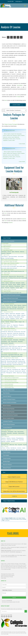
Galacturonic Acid (12, 276)
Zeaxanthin (15, 433)
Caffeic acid (23, 369)
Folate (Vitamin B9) (21, 362)
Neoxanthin (20, 341)
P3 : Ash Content (4, 243)
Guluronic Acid (4, 277)
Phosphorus (21, 325)
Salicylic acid (19, 372)
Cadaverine (9, 439)
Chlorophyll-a (22, 339)
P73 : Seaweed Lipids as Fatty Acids (8, 330)
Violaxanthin (11, 343)
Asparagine (19, 133)
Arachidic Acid (4, 331)
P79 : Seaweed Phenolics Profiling (8, 367)
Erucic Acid (23, 331)
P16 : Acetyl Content (5, 279)
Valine (13, 140)
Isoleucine (5, 137)
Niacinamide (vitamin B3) (12, 361)
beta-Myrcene (13, 447)
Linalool (23, 447)
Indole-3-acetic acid (13, 346)
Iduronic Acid (24, 277)
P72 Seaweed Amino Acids (9, 148)
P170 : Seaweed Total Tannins (7, 375)
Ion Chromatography (14, 192)
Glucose (9, 251)
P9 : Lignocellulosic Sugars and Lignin (9, 261)
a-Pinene (3, 447)
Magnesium (15, 325)
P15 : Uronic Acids (5, 274)
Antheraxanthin (4, 343)
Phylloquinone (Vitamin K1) (16, 356)
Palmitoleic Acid (21, 334)
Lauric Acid (3, 333)
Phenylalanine (6, 138)
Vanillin (14, 372)
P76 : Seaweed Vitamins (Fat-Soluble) (9, 353)
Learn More (7, 520)
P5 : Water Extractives (5, 246)
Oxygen (20, 321)
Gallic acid (3, 369)
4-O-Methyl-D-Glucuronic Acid (14, 277)
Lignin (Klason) (4, 256)
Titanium (16, 326)
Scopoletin (20, 444)
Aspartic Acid (13, 133)
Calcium (8, 325)
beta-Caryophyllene (11, 449)
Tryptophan (5, 140)
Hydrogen (7, 321)
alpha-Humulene (19, 449)
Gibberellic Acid (4, 346)
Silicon (8, 326)
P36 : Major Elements (5, 323)
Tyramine (8, 441)
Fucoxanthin (4, 339)
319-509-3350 (10, 1)
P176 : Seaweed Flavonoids (7, 385)
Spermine (3, 441)
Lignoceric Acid (10, 336)
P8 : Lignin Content (5, 254)
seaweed (24, 218)
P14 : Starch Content (5, 272)
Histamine (9, 438)
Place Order (13, 533)
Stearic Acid (3, 336)
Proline (10, 138)
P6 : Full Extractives (5, 248)
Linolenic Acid (15, 333)
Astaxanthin (9, 339)
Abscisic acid (19, 349)
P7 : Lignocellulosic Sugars (7, 250)
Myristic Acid (21, 333)
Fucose (2, 305)
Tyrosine (10, 140)
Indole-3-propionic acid (6, 348)
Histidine (23, 135)
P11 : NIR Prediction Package (7, 269)
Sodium (11, 326)
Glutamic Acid (9, 135)
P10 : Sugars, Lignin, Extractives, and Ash (10, 263)
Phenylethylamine (20, 438)
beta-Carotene (14, 341)
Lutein (9, 341)
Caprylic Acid (4, 334)
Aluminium (3, 325)
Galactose (3, 253)
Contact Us (14, 496)
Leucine (9, 137)
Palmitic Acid (15, 334)
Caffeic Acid (11, 444)
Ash (23, 321)
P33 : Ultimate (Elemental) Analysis (8, 320)
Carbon (2, 321)
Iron (11, 325)
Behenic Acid (10, 331)
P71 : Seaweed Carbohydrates (7, 303)
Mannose (17, 251)
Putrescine (3, 439)
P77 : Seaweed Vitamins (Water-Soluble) (9, 357)
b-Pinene (8, 447)
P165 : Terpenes (4, 446)
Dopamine (3, 438)
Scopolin (25, 444)
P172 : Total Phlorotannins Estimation (9, 379)
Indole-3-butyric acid (16, 348)
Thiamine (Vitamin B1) (6, 359)
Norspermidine (15, 439)
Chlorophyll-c (15, 339)
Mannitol (7, 305)
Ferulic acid (11, 371)
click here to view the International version (9, 556)
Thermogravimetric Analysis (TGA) (7, 573)
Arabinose (22, 251)
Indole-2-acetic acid (22, 346)
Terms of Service (3, 634)
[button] (14, 510)
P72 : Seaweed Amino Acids (7, 311)
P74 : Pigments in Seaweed (7, 338)
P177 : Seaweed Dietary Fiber (7, 387)
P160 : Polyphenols (5, 443)
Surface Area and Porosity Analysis (7, 575)
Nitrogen (12, 321)
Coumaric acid (18, 371)
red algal (18, 96)
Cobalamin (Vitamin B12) (6, 364)
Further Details (22, 143)
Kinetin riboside (13, 349)
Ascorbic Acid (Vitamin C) (18, 364)
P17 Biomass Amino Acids (9, 130)
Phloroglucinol (9, 372)
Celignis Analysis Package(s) (11, 124)
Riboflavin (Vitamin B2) (16, 359)
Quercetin (3, 372)
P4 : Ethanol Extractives (6, 245)
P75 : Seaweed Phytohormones (7, 344)
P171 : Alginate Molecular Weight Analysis (10, 377)
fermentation (20, 85)
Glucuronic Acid (4, 276)
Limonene (19, 447)
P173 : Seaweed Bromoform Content (9, 380)
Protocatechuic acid (16, 369)
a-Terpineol (3, 449)
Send (13, 597)
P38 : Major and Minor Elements (8, 328)
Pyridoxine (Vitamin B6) (12, 362)
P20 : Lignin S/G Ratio (6, 291)
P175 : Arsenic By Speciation (7, 384)
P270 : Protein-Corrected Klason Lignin (9, 259)
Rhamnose (8, 253)
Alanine (5, 133)
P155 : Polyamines (5, 436)
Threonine (18, 138)
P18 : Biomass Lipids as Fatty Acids (8, 289)
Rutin (16, 444)
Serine (14, 138)
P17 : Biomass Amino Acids (7, 281)
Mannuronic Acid (20, 276)
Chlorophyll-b (4, 341)
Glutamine (15, 135)
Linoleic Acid (9, 333)
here (6, 100)
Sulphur (16, 321)
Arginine (9, 133)
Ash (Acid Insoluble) (9, 258)
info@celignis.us (18, 1)
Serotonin (13, 438)
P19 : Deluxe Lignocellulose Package (9, 264)
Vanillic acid (9, 369)
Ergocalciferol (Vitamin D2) (13, 354)
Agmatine (13, 441)
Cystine (4, 135)
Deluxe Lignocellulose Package (7, 576)
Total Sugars (4, 251)
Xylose (13, 251)
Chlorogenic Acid (4, 371)
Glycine (19, 135)
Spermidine (21, 439)
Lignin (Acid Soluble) (12, 256)
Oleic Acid (10, 334)
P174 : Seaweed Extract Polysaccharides (9, 382)
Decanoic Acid (17, 331)
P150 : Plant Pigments (6, 429)
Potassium (3, 326)
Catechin (23, 371)
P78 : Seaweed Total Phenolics (7, 366)
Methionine (17, 137)
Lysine (12, 137)
